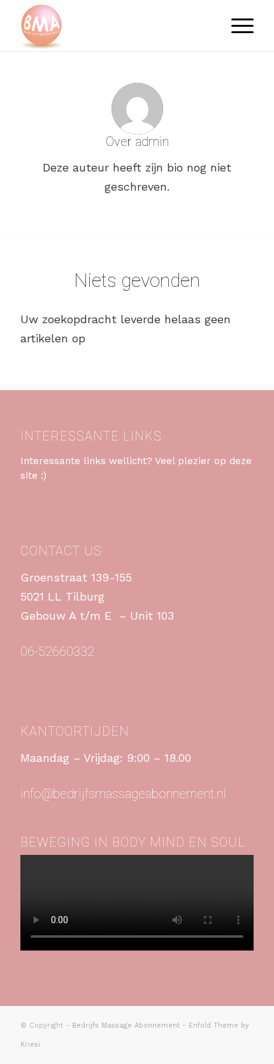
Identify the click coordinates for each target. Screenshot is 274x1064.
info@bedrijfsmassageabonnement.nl (123, 793)
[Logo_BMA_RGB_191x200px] (113, 25)
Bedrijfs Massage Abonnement (126, 1025)
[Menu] (236, 25)
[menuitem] (236, 25)
